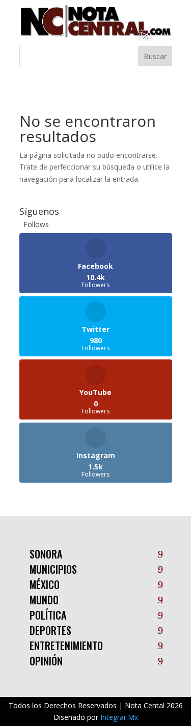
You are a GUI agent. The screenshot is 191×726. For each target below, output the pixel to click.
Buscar (155, 56)
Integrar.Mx (119, 717)
